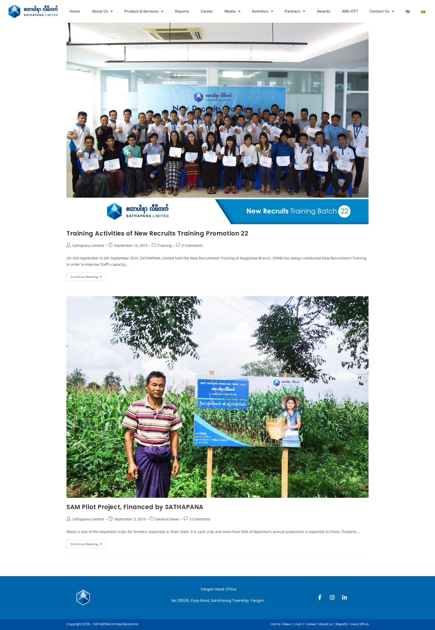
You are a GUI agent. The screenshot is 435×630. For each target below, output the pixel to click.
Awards (323, 11)
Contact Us (379, 11)
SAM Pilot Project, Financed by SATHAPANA (134, 507)
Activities (260, 11)
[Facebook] (319, 597)
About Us (100, 11)
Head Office (360, 624)
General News (167, 519)
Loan (298, 624)
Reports (182, 11)
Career (207, 11)
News (287, 624)
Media (230, 11)
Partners (292, 11)
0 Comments (192, 245)
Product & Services (141, 11)
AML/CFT (350, 11)
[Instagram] (332, 597)
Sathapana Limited (88, 245)
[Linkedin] (344, 597)
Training (165, 245)
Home (74, 11)
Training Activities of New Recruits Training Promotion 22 (157, 233)
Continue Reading (88, 276)
